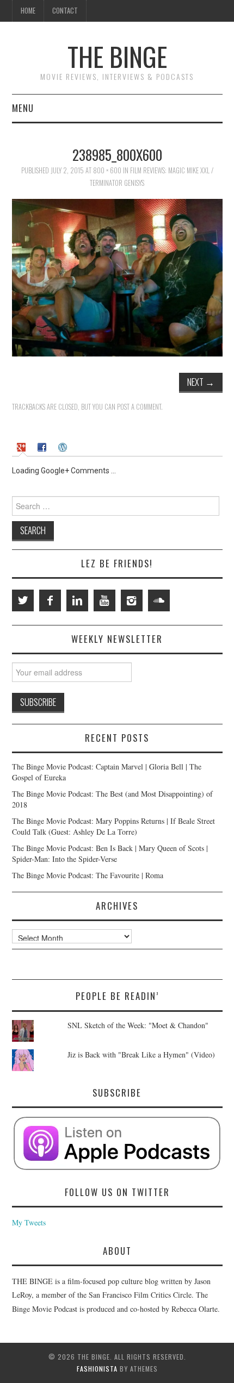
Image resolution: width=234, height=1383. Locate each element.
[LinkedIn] (77, 600)
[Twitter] (23, 600)
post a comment (139, 407)
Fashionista (97, 1368)
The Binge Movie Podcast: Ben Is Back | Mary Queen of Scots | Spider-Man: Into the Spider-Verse (110, 853)
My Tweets (29, 1222)
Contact (65, 10)
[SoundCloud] (159, 600)
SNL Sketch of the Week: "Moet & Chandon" (137, 1025)
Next (200, 382)
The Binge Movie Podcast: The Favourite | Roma (87, 875)
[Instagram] (132, 600)
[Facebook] (50, 600)
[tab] (22, 446)
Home (28, 10)
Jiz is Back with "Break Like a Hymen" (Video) (141, 1054)
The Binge (117, 56)
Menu (23, 108)
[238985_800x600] (117, 276)
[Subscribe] (117, 1143)
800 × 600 (107, 170)
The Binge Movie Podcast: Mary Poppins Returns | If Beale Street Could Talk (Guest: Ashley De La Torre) (113, 826)
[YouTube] (104, 600)
